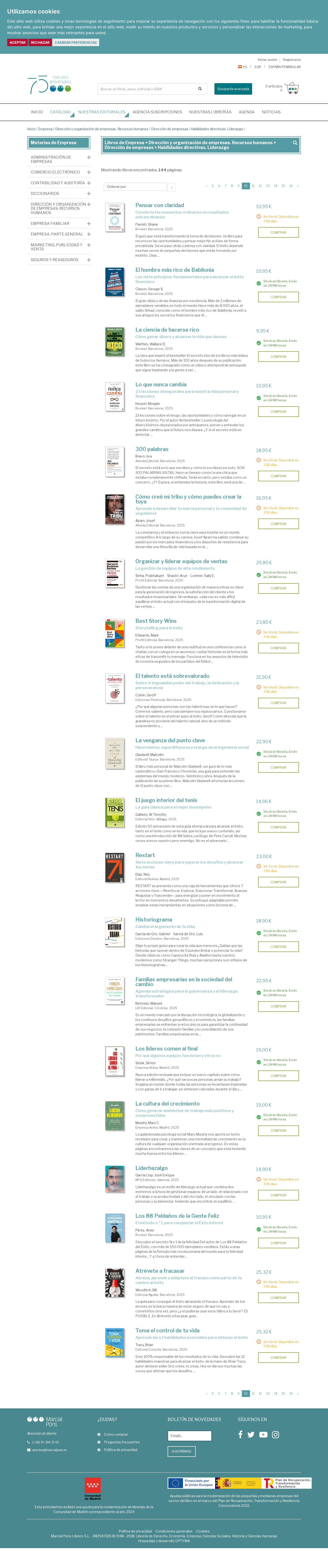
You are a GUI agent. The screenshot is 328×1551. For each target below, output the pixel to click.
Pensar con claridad (159, 205)
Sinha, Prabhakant (149, 576)
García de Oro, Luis (188, 934)
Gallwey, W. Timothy (150, 814)
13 (268, 186)
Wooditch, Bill (146, 1290)
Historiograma (153, 919)
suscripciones (157, 112)
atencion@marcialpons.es (49, 1450)
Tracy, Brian (144, 1345)
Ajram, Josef (145, 521)
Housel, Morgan (147, 404)
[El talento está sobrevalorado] (114, 688)
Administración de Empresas (51, 159)
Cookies (203, 1531)
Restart (145, 855)
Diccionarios (45, 194)
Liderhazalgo (151, 1168)
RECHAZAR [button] (40, 42)
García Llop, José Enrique (155, 1175)
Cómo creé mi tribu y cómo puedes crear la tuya (188, 499)
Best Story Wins (156, 621)
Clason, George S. (149, 289)
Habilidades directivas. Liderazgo (217, 129)
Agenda (247, 112)
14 (275, 186)
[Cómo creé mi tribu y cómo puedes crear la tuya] (114, 509)
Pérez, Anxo (144, 1230)
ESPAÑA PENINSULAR (285, 67)
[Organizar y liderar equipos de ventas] (114, 573)
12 (260, 186)
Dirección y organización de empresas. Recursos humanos (101, 129)
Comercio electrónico (55, 172)
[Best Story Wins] (114, 632)
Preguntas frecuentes (122, 1442)
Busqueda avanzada (233, 89)
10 (247, 186)
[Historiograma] (114, 931)
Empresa (45, 129)
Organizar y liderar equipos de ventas (181, 561)
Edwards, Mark (147, 635)
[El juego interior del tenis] (114, 812)
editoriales (101, 112)
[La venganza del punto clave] (114, 753)
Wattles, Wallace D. (150, 344)
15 (283, 186)
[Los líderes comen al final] (114, 1061)
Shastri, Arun (177, 576)
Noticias (271, 112)
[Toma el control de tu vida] (114, 1342)
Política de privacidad (120, 1450)
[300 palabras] (114, 462)
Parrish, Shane (146, 224)
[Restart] (114, 868)
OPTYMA (182, 1541)
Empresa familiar (50, 224)
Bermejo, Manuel (148, 1003)
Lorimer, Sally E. (202, 576)
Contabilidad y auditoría (58, 183)
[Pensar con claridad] (114, 217)
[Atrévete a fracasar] (114, 1282)
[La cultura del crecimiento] (114, 1115)
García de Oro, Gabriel (152, 934)
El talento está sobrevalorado (172, 676)
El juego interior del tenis (166, 800)
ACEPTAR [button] (17, 42)
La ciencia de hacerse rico (167, 330)
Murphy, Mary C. (147, 1123)
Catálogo (60, 112)
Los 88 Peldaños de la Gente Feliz (177, 1216)
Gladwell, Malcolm (149, 755)
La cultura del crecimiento (167, 1103)
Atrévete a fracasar (160, 1271)
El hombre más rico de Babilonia (174, 270)
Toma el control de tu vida (167, 1330)
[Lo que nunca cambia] (114, 396)
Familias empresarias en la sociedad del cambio (183, 981)
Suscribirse (182, 1451)
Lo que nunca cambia (161, 384)
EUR (258, 67)
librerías (210, 112)
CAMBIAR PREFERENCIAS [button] (76, 42)
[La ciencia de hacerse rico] (114, 341)
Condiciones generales (174, 1531)
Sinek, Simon (145, 1063)
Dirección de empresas (169, 129)
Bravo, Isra (143, 456)
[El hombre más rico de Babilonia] (114, 281)
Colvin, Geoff (145, 695)
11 (253, 186)
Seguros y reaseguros (54, 260)
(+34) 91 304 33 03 (45, 1442)
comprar (278, 232)
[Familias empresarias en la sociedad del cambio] (114, 990)
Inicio (39, 112)
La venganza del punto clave (170, 740)
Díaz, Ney (142, 874)
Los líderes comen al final (166, 1048)
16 (291, 186)
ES (245, 67)
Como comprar (116, 1434)
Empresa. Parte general (57, 234)
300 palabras (152, 449)
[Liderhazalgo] (114, 1179)
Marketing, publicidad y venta (57, 247)
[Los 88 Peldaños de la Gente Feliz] (114, 1227)
